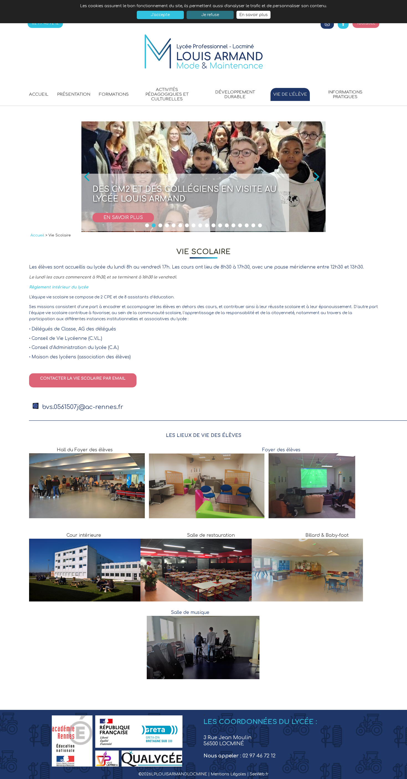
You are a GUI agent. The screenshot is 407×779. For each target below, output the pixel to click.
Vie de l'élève (290, 94)
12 (220, 225)
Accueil (38, 94)
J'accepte (160, 15)
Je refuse (210, 15)
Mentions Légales (229, 774)
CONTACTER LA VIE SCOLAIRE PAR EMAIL (82, 378)
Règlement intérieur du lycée (58, 287)
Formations (114, 94)
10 (207, 225)
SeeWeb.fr (259, 774)
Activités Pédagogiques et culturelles (167, 94)
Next (318, 176)
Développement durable (235, 94)
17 (253, 225)
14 (233, 225)
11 (213, 225)
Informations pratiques (345, 94)
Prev (88, 176)
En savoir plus (253, 15)
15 (240, 225)
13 (227, 225)
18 (260, 225)
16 (247, 225)
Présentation (73, 94)
